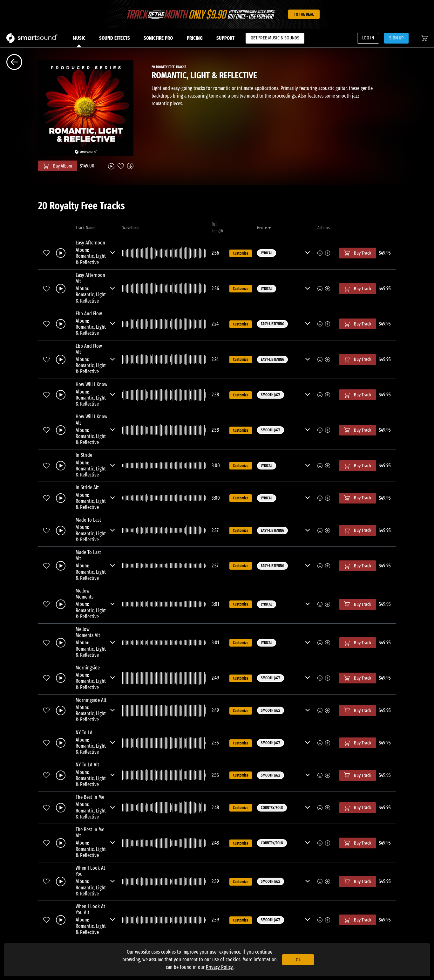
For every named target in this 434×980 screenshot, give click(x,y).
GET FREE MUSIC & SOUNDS (275, 38)
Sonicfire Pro (158, 38)
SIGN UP (396, 38)
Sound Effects (114, 38)
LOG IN (368, 38)
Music (79, 38)
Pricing (195, 38)
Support (225, 38)
